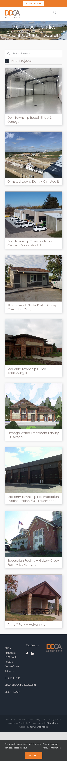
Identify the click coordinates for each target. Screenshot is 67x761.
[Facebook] (27, 653)
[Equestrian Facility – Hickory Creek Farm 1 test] (33, 512)
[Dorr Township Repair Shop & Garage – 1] (33, 69)
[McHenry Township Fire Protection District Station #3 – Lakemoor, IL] (33, 448)
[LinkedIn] (32, 653)
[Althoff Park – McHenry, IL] (33, 575)
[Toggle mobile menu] (60, 12)
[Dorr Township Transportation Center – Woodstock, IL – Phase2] (33, 192)
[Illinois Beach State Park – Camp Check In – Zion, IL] (33, 256)
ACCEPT (33, 755)
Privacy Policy (52, 723)
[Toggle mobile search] (54, 12)
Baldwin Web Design (38, 727)
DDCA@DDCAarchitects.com (20, 684)
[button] (33, 60)
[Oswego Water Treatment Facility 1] (33, 384)
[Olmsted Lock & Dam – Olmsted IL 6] (33, 132)
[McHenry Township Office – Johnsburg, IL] (33, 320)
